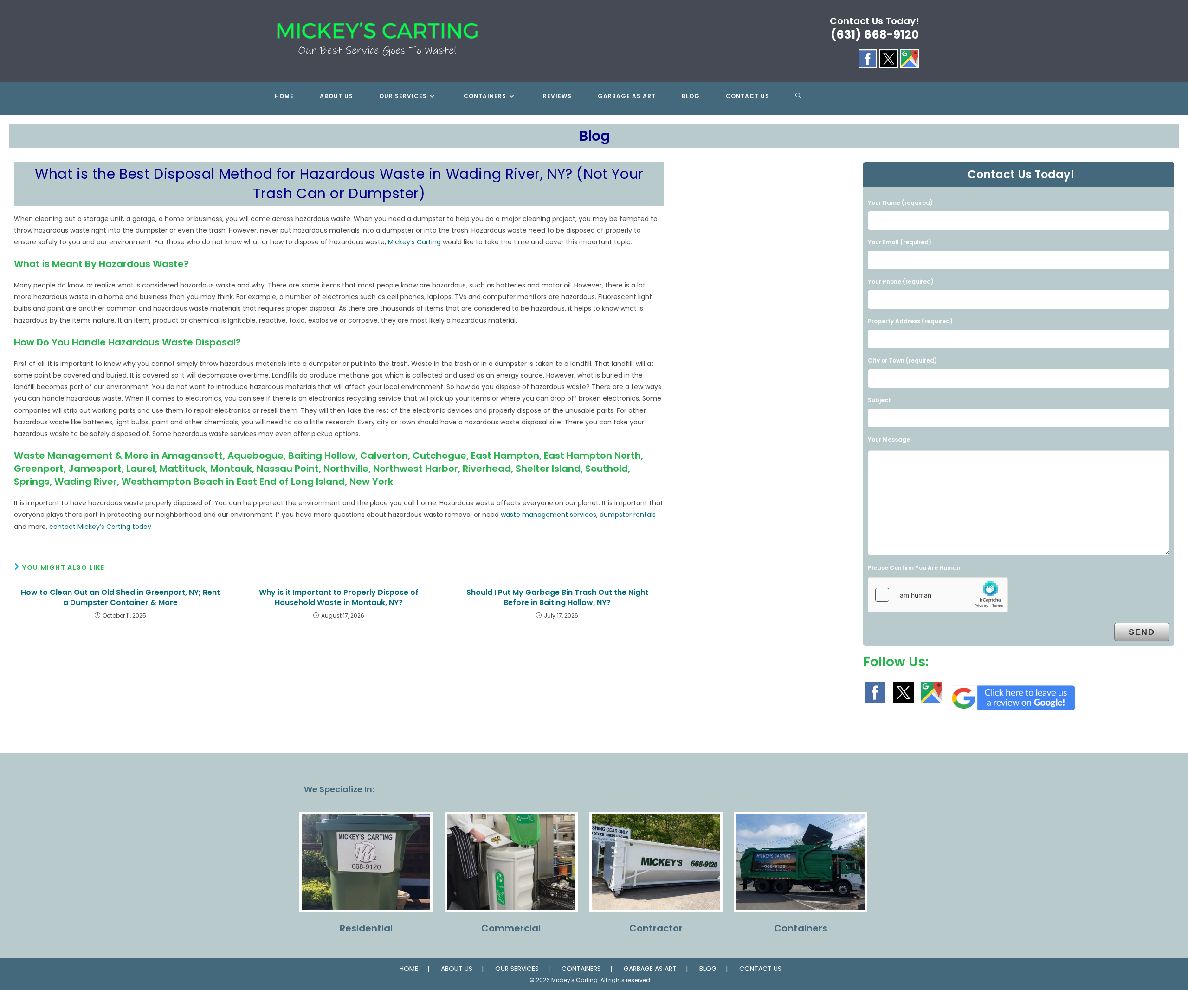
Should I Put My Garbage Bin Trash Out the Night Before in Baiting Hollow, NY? (557, 597)
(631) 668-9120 (875, 34)
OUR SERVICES (517, 968)
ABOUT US (456, 968)
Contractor (656, 928)
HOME (409, 968)
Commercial (511, 928)
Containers (800, 928)
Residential (366, 928)
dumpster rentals (628, 514)
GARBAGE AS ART (650, 968)
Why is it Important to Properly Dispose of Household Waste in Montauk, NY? (339, 597)
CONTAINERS (581, 968)
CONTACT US (760, 968)
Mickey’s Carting (414, 242)
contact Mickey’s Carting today (100, 526)
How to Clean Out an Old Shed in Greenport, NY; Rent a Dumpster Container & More (120, 597)
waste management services (548, 514)
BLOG (708, 968)
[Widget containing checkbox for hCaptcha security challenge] (938, 594)
